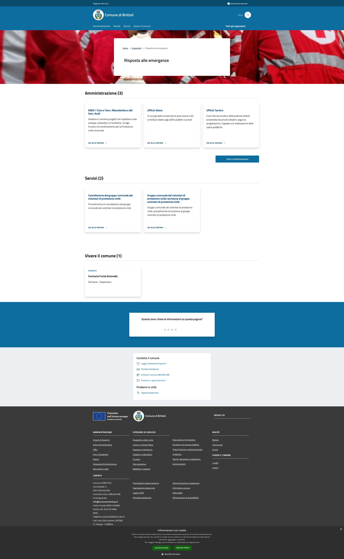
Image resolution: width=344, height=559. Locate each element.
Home (125, 48)
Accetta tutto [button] (161, 548)
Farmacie (92, 270)
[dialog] (172, 542)
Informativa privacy (181, 488)
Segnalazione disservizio (144, 488)
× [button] (341, 529)
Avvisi (215, 449)
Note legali (177, 492)
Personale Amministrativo (105, 464)
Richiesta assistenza (142, 497)
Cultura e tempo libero (143, 444)
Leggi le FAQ (138, 492)
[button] (172, 554)
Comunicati (217, 444)
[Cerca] (248, 15)
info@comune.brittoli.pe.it (105, 501)
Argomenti (136, 48)
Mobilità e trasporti (141, 469)
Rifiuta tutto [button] (182, 548)
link (197, 542)
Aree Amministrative (102, 444)
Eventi (215, 467)
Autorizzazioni (179, 464)
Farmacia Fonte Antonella (103, 276)
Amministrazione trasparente (186, 483)
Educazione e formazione (184, 439)
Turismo (136, 459)
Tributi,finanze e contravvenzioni (188, 449)
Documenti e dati (101, 469)
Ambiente (177, 454)
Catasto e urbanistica (142, 454)
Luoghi (215, 463)
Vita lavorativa (139, 464)
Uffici (95, 449)
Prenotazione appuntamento (146, 483)
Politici (96, 459)
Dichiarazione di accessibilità (186, 497)
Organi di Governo (101, 440)
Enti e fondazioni (100, 454)
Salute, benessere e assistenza (186, 459)
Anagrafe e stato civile (143, 440)
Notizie (215, 440)
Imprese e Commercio (142, 449)
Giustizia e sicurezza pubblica (186, 444)
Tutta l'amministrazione (237, 159)
